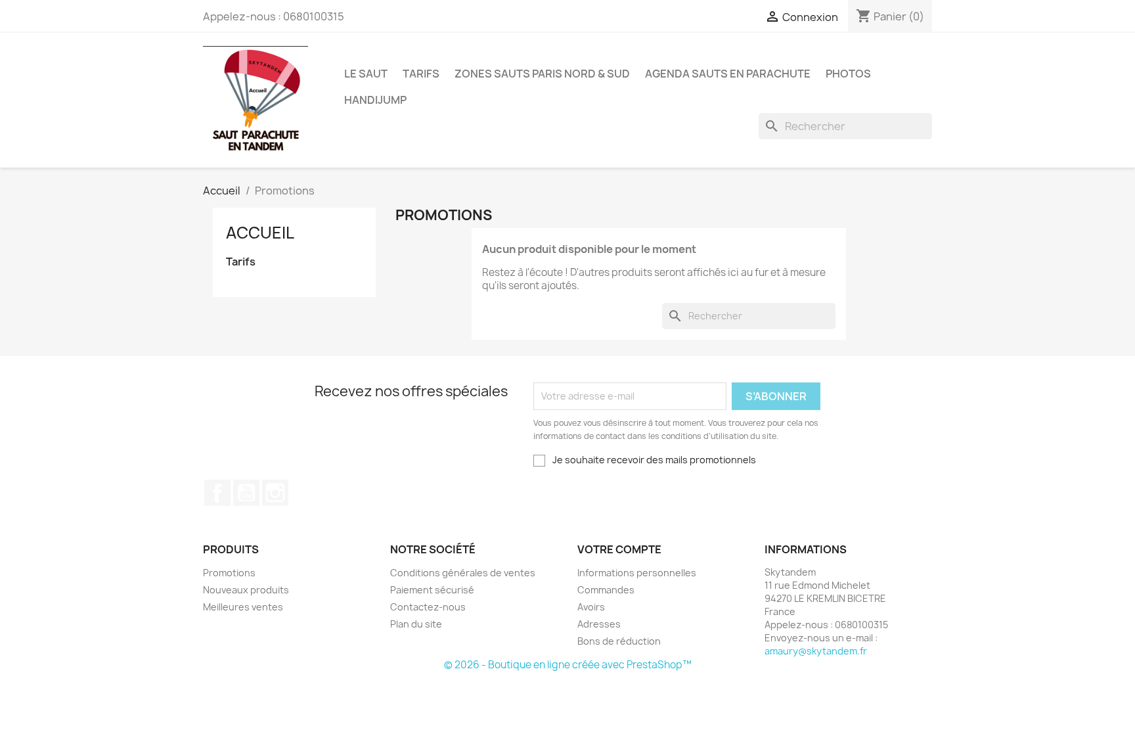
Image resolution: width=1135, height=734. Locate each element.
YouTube (246, 493)
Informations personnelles (636, 572)
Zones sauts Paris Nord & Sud (542, 73)
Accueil (260, 232)
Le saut (366, 73)
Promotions (229, 572)
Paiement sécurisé (432, 590)
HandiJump (375, 100)
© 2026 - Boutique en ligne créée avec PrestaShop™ (568, 665)
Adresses (599, 624)
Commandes (605, 590)
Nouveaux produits (246, 590)
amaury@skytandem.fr (816, 651)
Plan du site (416, 624)
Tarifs (421, 73)
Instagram (275, 493)
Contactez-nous (428, 607)
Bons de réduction (619, 641)
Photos (848, 73)
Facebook (217, 493)
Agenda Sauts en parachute (728, 73)
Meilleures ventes (243, 607)
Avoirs (591, 607)
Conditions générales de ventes (462, 572)
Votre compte (619, 549)
